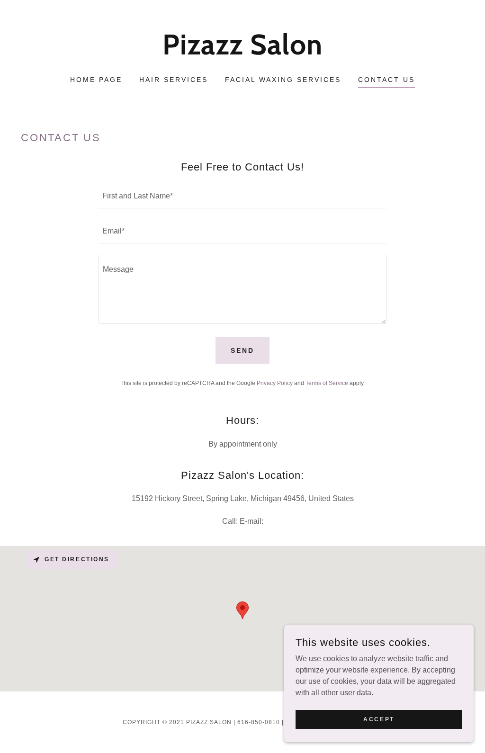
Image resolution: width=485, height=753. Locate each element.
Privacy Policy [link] (275, 383)
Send (242, 350)
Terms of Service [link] (326, 383)
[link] (242, 52)
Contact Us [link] (386, 79)
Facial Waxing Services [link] (283, 79)
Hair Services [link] (173, 79)
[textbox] (242, 196)
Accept (378, 719)
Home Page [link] (96, 79)
